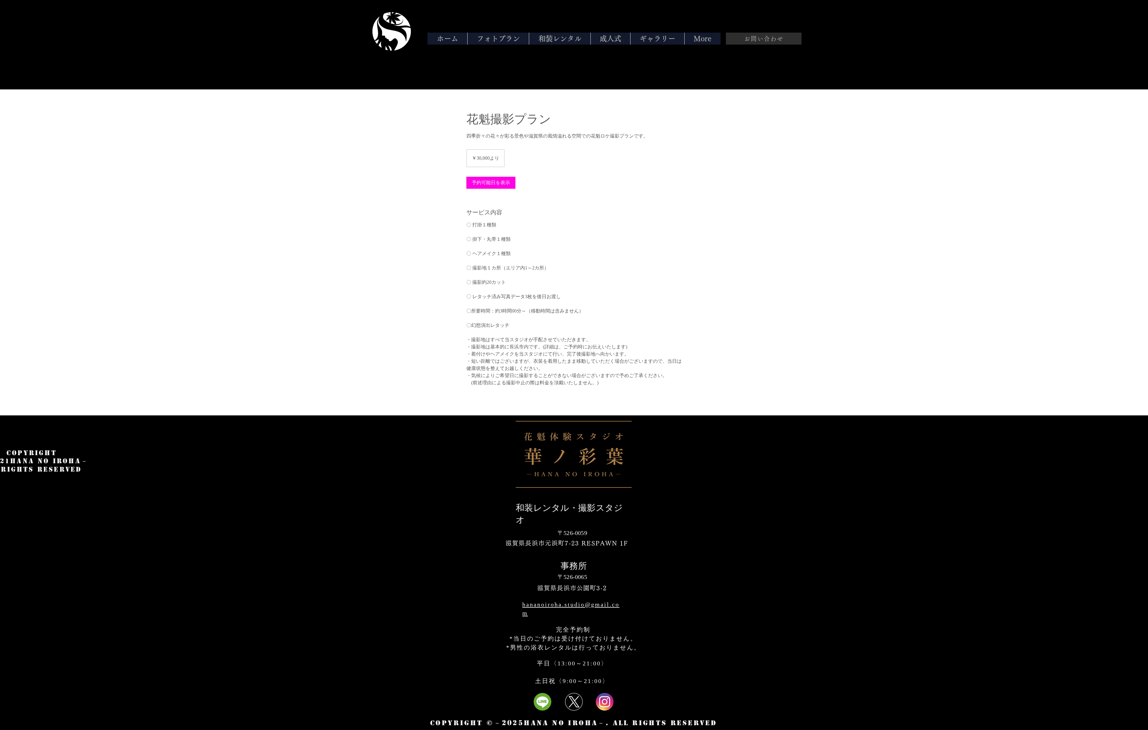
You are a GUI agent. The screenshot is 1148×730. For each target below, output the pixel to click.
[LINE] (542, 702)
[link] (490, 183)
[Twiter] (574, 702)
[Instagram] (605, 702)
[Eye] (391, 31)
